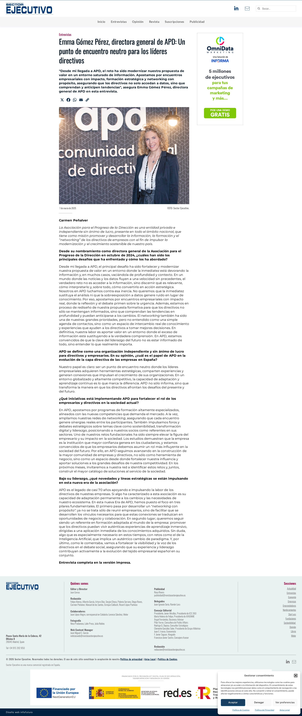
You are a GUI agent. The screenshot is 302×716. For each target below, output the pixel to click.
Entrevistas (65, 34)
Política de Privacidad (264, 710)
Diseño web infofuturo (19, 712)
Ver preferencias (285, 702)
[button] (295, 675)
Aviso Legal (285, 710)
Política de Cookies (240, 710)
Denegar (259, 702)
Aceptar (233, 702)
